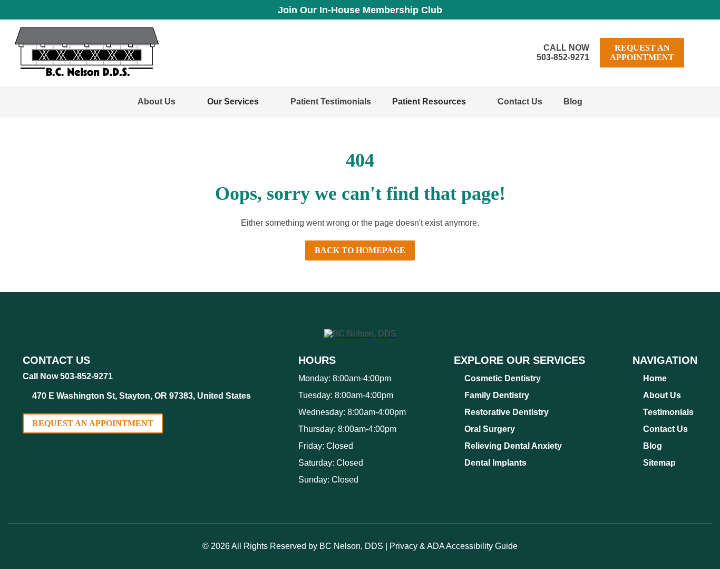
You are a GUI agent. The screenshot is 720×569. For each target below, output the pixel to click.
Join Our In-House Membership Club (360, 10)
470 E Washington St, (141, 395)
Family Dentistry (496, 395)
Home (655, 378)
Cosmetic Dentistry (502, 378)
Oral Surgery (489, 429)
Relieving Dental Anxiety (513, 445)
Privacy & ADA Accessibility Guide (454, 546)
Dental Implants (495, 462)
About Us (157, 101)
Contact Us (520, 101)
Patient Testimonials (330, 101)
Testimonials (668, 412)
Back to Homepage (360, 250)
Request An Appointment (642, 52)
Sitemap (659, 462)
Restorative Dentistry (506, 412)
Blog (572, 101)
